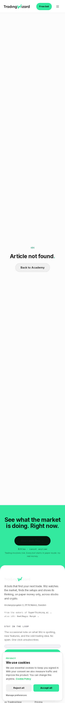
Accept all (46, 687)
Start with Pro (32, 540)
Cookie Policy (23, 678)
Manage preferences (16, 695)
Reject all (18, 687)
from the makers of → (28, 612)
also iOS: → (21, 616)
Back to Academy (33, 267)
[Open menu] (57, 6)
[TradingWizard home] (17, 6)
